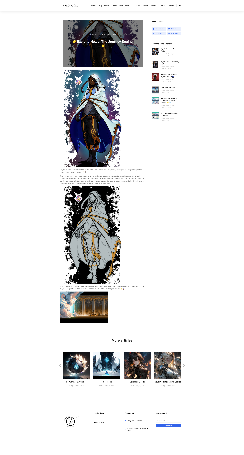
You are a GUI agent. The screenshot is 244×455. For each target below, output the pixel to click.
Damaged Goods (137, 382)
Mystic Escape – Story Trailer (169, 50)
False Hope (107, 382)
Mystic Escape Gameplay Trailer (170, 63)
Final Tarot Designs (168, 87)
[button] (159, 29)
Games (102, 35)
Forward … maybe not (76, 382)
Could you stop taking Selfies (168, 382)
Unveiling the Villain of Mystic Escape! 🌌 (169, 76)
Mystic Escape (111, 35)
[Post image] (155, 51)
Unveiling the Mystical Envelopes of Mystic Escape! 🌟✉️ (169, 100)
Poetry (71, 386)
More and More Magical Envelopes (169, 114)
